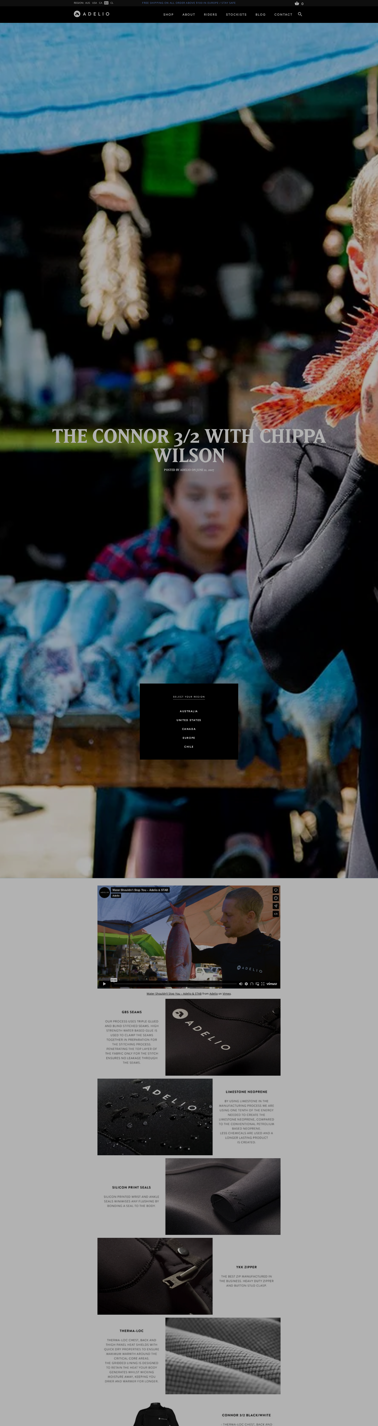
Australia (189, 711)
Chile (189, 746)
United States (189, 720)
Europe (189, 737)
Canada (189, 728)
